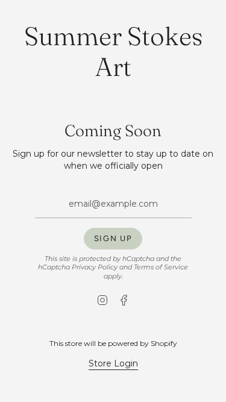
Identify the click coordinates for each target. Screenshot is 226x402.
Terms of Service (161, 267)
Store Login (113, 363)
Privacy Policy (95, 267)
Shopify (164, 343)
